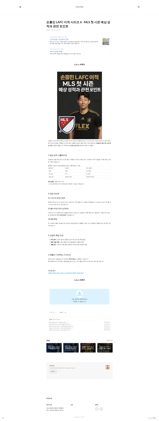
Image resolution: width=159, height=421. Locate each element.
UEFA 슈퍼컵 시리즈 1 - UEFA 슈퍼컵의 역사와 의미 (59, 324)
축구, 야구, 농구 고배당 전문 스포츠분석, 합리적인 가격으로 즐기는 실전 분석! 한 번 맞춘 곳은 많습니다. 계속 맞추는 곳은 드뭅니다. (74, 42)
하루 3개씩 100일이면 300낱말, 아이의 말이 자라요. (65, 54)
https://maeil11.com (55, 49)
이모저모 (51, 366)
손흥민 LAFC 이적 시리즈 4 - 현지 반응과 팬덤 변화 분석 (60, 328)
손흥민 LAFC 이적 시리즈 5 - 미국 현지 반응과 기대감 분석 (66, 273)
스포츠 (50, 319)
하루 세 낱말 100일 (56, 51)
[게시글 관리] (56, 312)
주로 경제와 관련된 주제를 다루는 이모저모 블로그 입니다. (62, 368)
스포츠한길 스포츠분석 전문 (59, 39)
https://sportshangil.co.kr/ (57, 37)
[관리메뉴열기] (3, 418)
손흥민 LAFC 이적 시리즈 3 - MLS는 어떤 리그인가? (59, 329)
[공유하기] (54, 312)
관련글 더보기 (110, 340)
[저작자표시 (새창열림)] (65, 312)
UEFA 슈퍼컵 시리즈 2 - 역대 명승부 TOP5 (57, 322)
